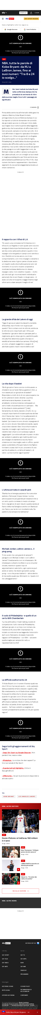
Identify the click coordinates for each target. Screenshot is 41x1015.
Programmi (24, 974)
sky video (5, 962)
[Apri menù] (3, 19)
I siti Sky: (4, 951)
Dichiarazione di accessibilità (25, 990)
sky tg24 (5, 959)
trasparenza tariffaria (17, 1005)
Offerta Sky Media (8, 995)
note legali (6, 990)
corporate (24, 995)
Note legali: (5, 982)
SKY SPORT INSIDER (31, 18)
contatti (32, 1005)
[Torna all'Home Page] (10, 19)
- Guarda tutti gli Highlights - (13, 768)
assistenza (26, 1005)
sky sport (5, 955)
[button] (17, 1012)
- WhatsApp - (7, 760)
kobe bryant (9, 796)
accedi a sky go (30, 943)
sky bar (23, 966)
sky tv (22, 955)
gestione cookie (7, 986)
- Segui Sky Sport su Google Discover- (16, 753)
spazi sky (23, 970)
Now (22, 962)
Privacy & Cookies (13, 1004)
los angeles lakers (27, 796)
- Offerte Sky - (7, 776)
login (37, 12)
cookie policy (25, 986)
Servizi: (22, 951)
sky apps (23, 959)
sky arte (5, 966)
